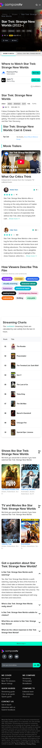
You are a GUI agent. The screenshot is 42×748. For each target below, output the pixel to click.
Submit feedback (8, 710)
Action (4, 31)
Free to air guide (8, 694)
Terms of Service (20, 744)
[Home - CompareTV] (11, 5)
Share (15, 40)
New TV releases (8, 681)
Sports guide (7, 697)
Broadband (27, 683)
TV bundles (27, 681)
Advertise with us (8, 707)
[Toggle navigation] (40, 4)
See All (39, 451)
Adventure (11, 31)
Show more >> (14, 219)
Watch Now (36, 73)
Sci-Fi (18, 31)
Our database (28, 694)
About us (26, 697)
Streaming (27, 678)
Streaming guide (8, 692)
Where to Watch (8, 53)
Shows (15, 14)
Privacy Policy (31, 744)
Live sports (6, 678)
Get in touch (6, 705)
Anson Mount (28, 137)
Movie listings (7, 683)
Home (4, 14)
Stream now (35, 80)
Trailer (6, 40)
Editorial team (28, 692)
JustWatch (36, 86)
